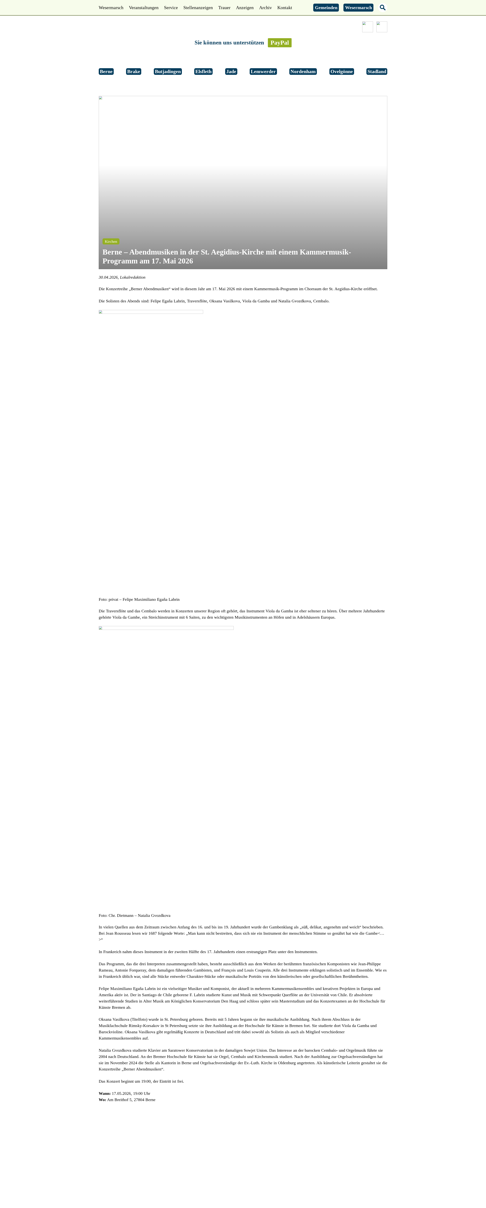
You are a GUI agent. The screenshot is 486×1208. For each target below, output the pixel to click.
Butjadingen (168, 71)
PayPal (280, 42)
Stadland (377, 71)
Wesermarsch (111, 7)
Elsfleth (203, 71)
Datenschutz (199, 1167)
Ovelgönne (342, 71)
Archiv (265, 7)
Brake (133, 71)
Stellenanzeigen (198, 7)
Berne (106, 71)
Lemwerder (263, 71)
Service (171, 7)
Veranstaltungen (144, 7)
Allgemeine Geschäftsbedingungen (244, 1167)
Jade (231, 71)
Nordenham (303, 71)
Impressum (287, 1167)
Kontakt (284, 7)
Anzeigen (245, 7)
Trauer (224, 7)
